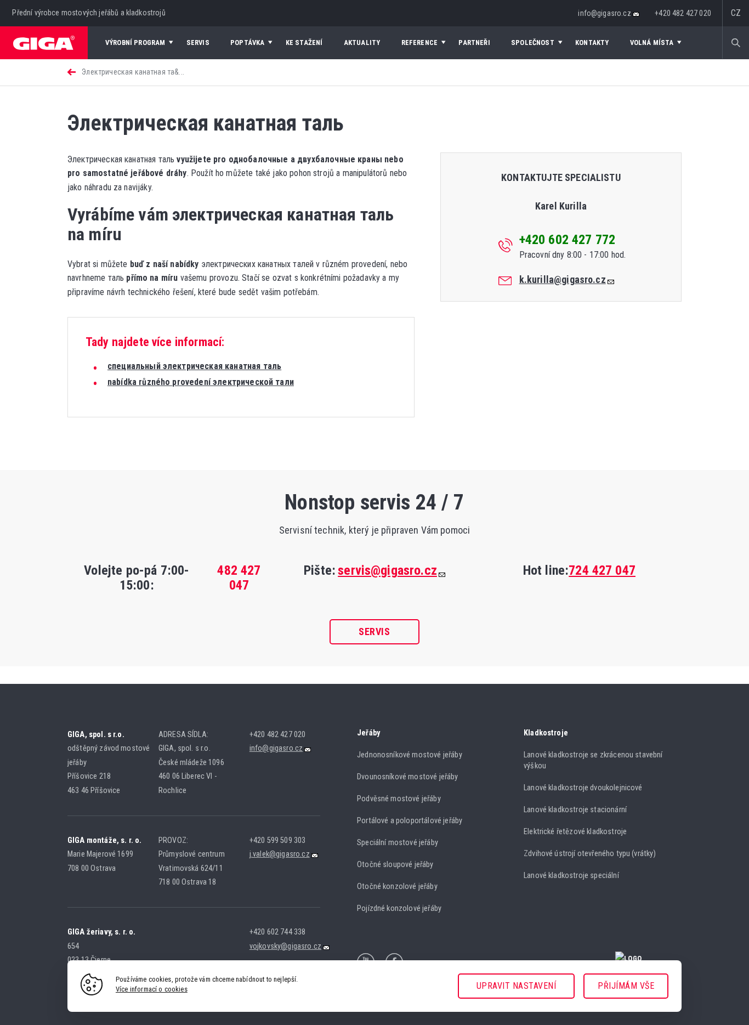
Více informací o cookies (152, 989)
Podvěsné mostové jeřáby (399, 798)
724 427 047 (602, 570)
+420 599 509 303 (277, 840)
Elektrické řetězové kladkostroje (575, 831)
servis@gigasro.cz (387, 570)
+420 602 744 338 (277, 932)
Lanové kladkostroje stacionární (575, 809)
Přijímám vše (626, 986)
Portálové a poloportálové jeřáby (409, 820)
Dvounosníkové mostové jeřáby (407, 777)
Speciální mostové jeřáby (397, 842)
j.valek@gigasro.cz (279, 854)
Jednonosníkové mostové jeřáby (409, 755)
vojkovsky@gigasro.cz (285, 946)
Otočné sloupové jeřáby (395, 864)
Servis (374, 631)
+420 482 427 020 (683, 13)
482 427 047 (238, 578)
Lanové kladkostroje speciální (571, 875)
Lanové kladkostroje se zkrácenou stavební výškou (593, 760)
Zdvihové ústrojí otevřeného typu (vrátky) (590, 853)
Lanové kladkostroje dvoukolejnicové (583, 787)
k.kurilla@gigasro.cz (562, 279)
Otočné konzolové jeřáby (397, 886)
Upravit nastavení (516, 986)
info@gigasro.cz (604, 13)
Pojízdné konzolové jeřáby (399, 908)
